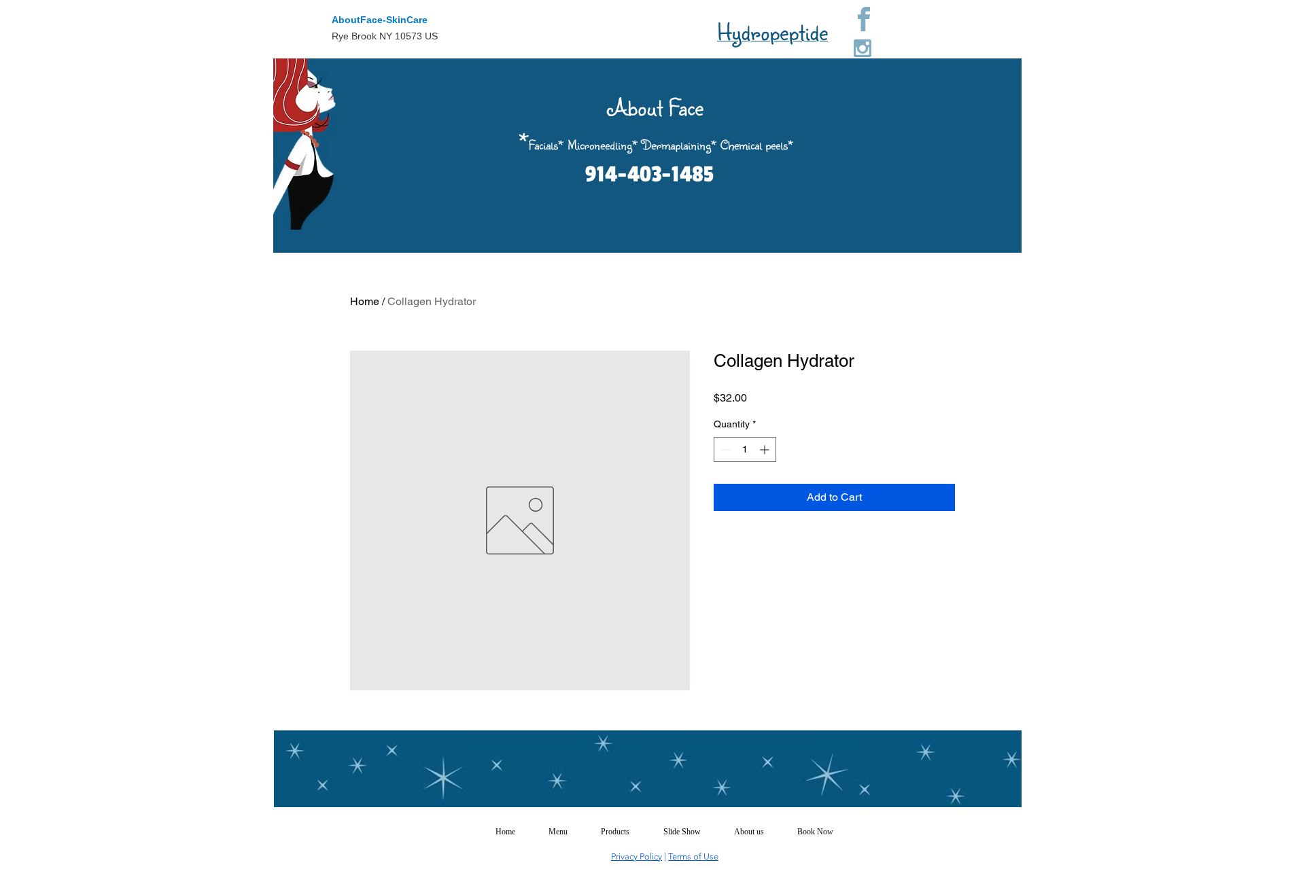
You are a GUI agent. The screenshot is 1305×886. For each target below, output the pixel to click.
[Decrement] (724, 449)
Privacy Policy (636, 856)
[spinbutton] (745, 449)
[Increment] (765, 449)
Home (364, 301)
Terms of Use (693, 856)
